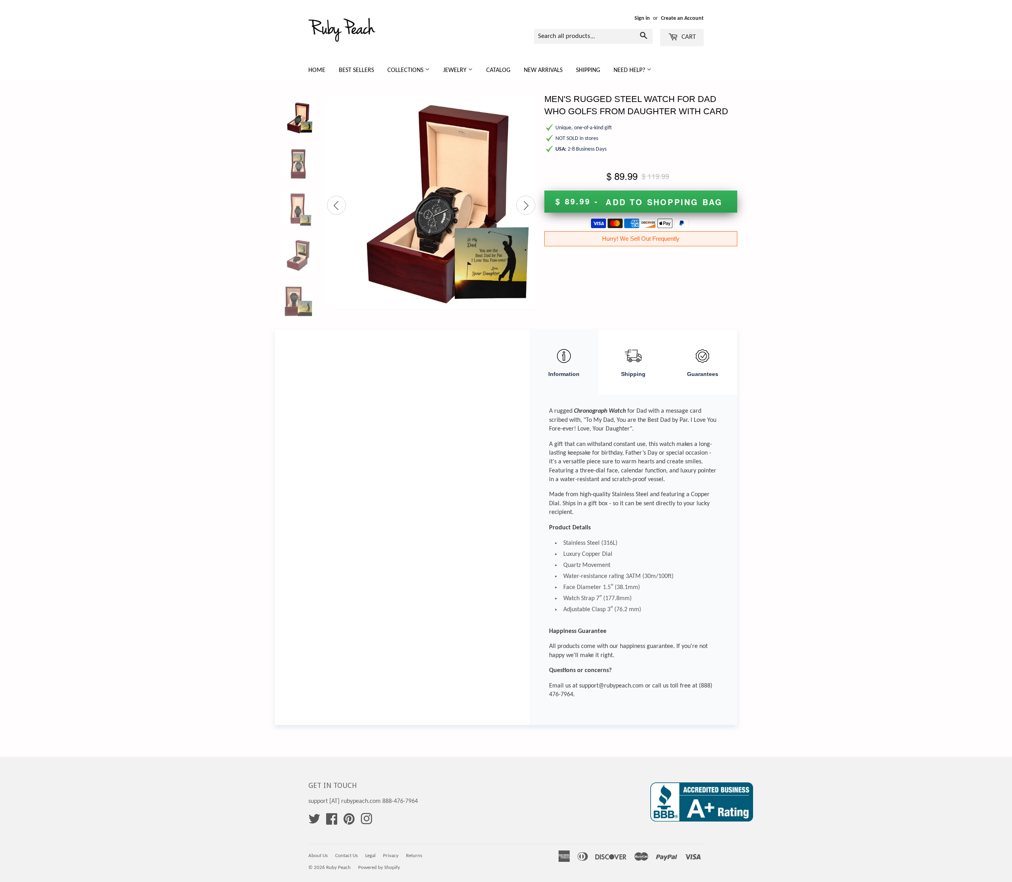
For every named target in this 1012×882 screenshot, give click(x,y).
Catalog (498, 70)
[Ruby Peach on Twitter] (314, 822)
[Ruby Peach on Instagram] (366, 822)
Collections (406, 70)
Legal (370, 855)
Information (564, 374)
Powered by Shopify (379, 867)
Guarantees (702, 374)
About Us (318, 855)
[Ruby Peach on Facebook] (332, 822)
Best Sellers (356, 70)
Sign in (642, 18)
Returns (414, 855)
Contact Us (346, 855)
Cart (688, 37)
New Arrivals (543, 70)
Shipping (588, 70)
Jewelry (455, 70)
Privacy (390, 855)
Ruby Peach (338, 867)
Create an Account (682, 18)
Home (316, 70)
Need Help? (630, 70)
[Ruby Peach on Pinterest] (349, 822)
